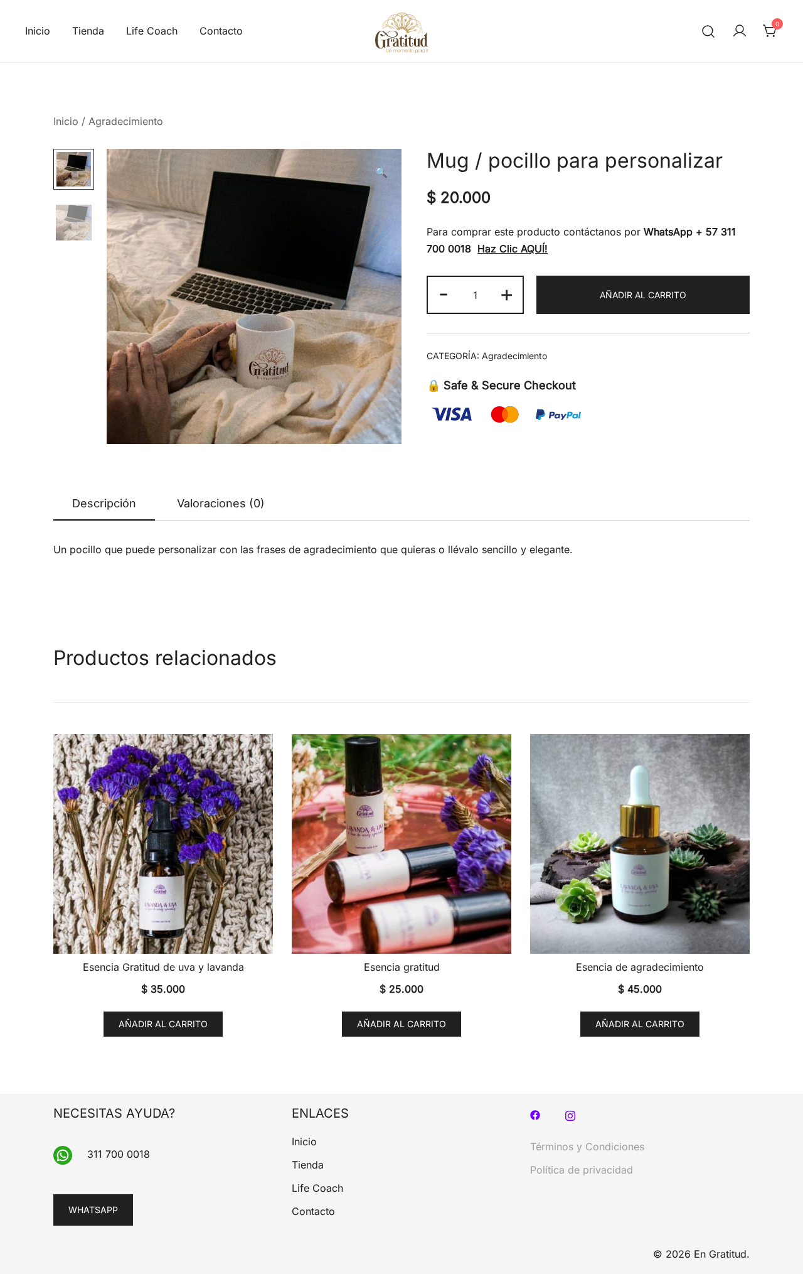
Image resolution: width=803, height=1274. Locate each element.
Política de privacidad (581, 1169)
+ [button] (506, 293)
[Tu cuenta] (739, 31)
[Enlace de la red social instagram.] (570, 1114)
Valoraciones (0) (221, 503)
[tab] (104, 504)
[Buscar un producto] (708, 31)
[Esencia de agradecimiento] (640, 844)
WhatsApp (668, 231)
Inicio (37, 30)
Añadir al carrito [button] (163, 1023)
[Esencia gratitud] (401, 844)
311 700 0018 (118, 1154)
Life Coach (152, 30)
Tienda (88, 30)
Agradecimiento (125, 121)
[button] (381, 172)
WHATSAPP (93, 1209)
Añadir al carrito (643, 294)
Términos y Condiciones (587, 1146)
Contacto (221, 30)
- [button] (444, 293)
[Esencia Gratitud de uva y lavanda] (163, 844)
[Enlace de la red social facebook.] (535, 1114)
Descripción (104, 503)
